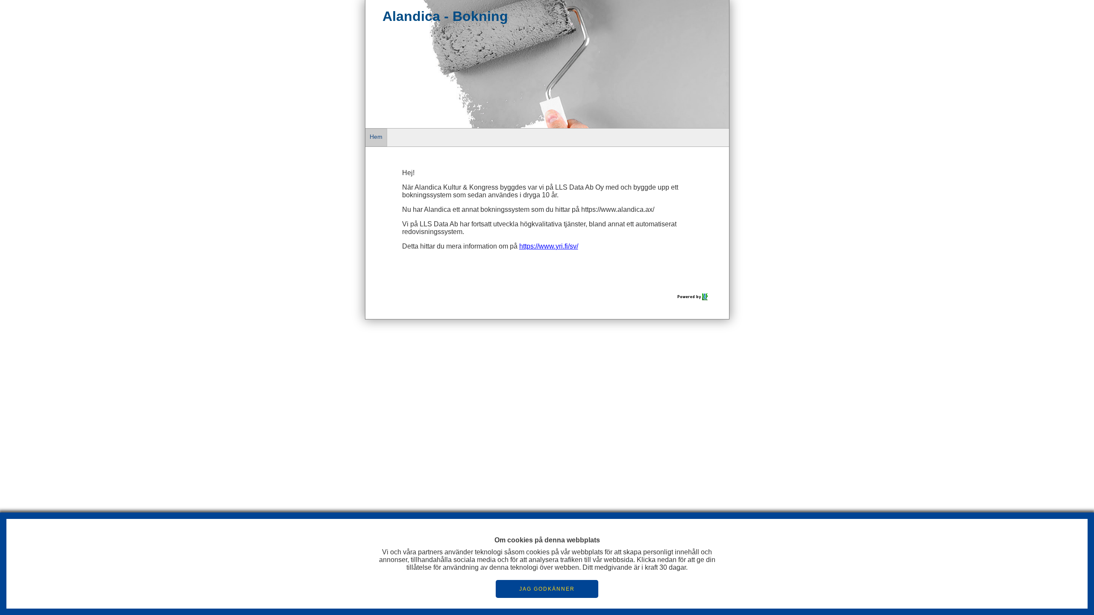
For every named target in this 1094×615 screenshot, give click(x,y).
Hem (376, 136)
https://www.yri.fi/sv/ (548, 246)
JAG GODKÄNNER (547, 589)
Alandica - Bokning (445, 16)
